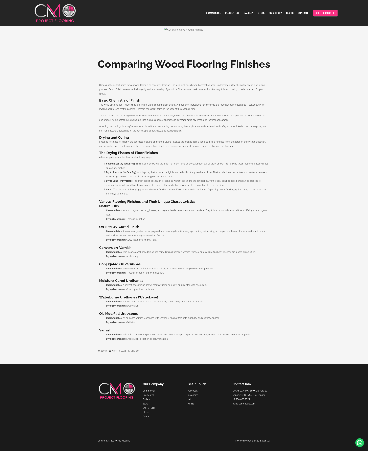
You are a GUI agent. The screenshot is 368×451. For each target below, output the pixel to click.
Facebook (193, 390)
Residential (232, 13)
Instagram (193, 395)
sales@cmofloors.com (244, 403)
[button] (359, 442)
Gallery (249, 13)
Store (261, 13)
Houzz (191, 403)
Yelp (190, 399)
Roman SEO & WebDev (258, 440)
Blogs (290, 13)
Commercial (213, 13)
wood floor (140, 85)
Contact (303, 13)
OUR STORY (275, 13)
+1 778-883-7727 (241, 399)
